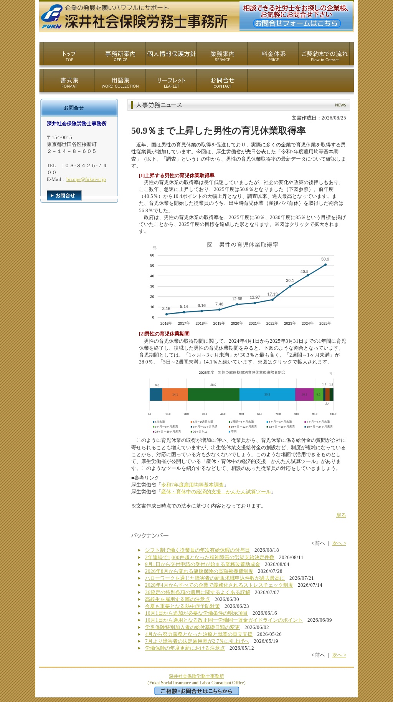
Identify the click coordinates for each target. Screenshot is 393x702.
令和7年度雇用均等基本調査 (192, 485)
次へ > (339, 543)
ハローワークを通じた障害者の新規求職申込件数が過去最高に (215, 578)
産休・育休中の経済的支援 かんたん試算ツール (216, 492)
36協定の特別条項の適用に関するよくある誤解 (197, 592)
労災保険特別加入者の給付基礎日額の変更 (192, 627)
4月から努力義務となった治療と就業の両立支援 (199, 634)
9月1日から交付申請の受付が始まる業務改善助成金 (202, 564)
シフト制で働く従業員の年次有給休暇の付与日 (197, 550)
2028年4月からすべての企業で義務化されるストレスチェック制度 (219, 585)
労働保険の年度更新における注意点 (185, 648)
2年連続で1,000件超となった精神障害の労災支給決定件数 (209, 557)
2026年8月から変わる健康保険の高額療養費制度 (199, 571)
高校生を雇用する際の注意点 (177, 599)
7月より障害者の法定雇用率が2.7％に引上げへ (197, 641)
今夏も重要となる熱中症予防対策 (182, 606)
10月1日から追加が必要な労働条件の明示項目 (196, 613)
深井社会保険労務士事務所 (196, 676)
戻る (341, 515)
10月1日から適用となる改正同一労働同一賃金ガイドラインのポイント (224, 620)
